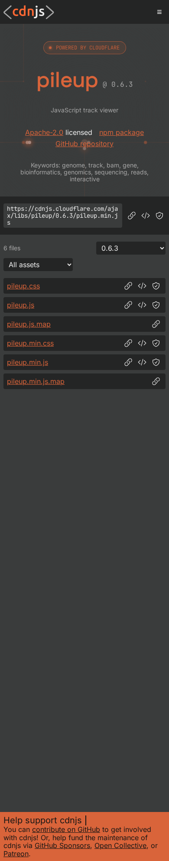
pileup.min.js (27, 362)
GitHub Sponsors (62, 845)
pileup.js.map (29, 324)
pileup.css (23, 286)
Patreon (16, 853)
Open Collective (120, 845)
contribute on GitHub (66, 829)
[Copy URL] (132, 216)
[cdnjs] (28, 12)
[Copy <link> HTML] (142, 286)
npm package (121, 132)
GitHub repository (84, 143)
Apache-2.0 (44, 132)
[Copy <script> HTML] (146, 216)
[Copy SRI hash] (159, 216)
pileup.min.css (30, 343)
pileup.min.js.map (36, 381)
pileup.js (20, 305)
